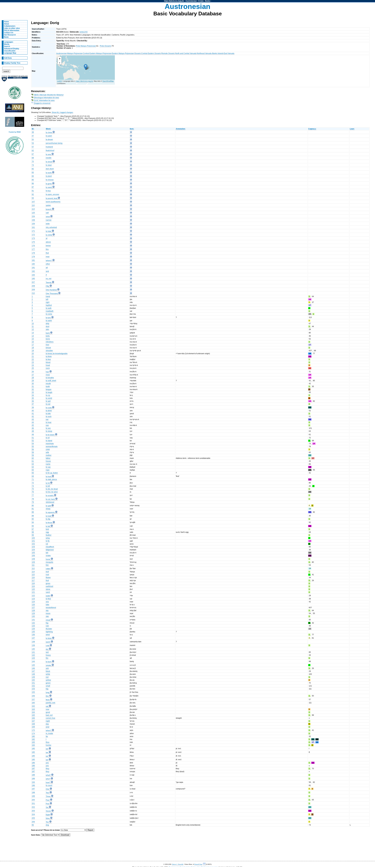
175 (33, 242)
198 (33, 792)
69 (33, 476)
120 (33, 589)
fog (47, 623)
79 (33, 502)
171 (33, 231)
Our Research (10, 35)
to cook (49, 408)
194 (33, 782)
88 (33, 512)
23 (33, 362)
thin (47, 696)
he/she (48, 745)
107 (33, 202)
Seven (48, 811)
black (48, 671)
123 (33, 599)
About (6, 24)
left (47, 299)
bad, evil (49, 715)
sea (47, 602)
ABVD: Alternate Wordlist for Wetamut (48, 95)
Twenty (48, 283)
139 (33, 645)
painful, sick (50, 703)
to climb (49, 235)
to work (49, 173)
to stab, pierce (51, 479)
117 (33, 580)
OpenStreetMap (108, 81)
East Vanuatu (229, 53)
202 (33, 807)
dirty (47, 324)
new (47, 709)
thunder (49, 629)
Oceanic (137, 53)
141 (33, 652)
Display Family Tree (12, 63)
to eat (48, 404)
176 (33, 246)
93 (33, 198)
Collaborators (9, 26)
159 (33, 224)
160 (33, 703)
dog (47, 825)
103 (33, 547)
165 (33, 715)
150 (33, 680)
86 (33, 183)
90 (33, 519)
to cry (48, 395)
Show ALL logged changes (62, 112)
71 (33, 479)
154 (33, 216)
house (48, 461)
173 (33, 238)
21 (33, 356)
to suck (48, 416)
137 (33, 638)
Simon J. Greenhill (177, 864)
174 (33, 733)
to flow (48, 599)
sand (48, 592)
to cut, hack (50, 499)
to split (48, 506)
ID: (33, 129)
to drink (49, 411)
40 (33, 411)
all (47, 268)
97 (33, 529)
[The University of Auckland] (14, 79)
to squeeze (50, 512)
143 (33, 658)
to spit (48, 401)
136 (33, 635)
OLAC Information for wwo (44, 100)
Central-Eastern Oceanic (151, 53)
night (48, 721)
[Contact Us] (204, 864)
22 (33, 359)
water (48, 596)
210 (33, 293)
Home (6, 22)
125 (33, 213)
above (48, 242)
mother (48, 455)
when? (48, 731)
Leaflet (59, 81)
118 (33, 583)
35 (33, 398)
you (47, 763)
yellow (48, 680)
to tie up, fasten (52, 473)
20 (33, 354)
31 (33, 386)
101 (33, 541)
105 (33, 553)
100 (33, 538)
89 (33, 516)
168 (33, 724)
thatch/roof (50, 150)
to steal (49, 165)
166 (33, 718)
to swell (49, 187)
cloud (48, 620)
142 (33, 655)
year (47, 727)
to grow (49, 184)
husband (49, 147)
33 (33, 392)
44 (33, 422)
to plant (49, 176)
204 (33, 814)
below (48, 246)
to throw (49, 523)
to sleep (49, 431)
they (47, 769)
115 (33, 575)
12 (33, 329)
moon (48, 613)
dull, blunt (50, 169)
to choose (50, 180)
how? (48, 783)
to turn (48, 318)
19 (33, 351)
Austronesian (191, 1)
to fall (48, 526)
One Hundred (51, 290)
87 (33, 187)
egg (47, 532)
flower (48, 578)
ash (47, 668)
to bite (48, 414)
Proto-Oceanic (105, 46)
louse (48, 559)
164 (33, 712)
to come (49, 314)
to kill (48, 486)
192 (33, 271)
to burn (48, 662)
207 (33, 282)
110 (33, 205)
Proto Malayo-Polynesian (86, 46)
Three (48, 796)
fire (47, 658)
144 (33, 661)
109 (33, 562)
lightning (49, 632)
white (48, 674)
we (47, 749)
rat (47, 544)
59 (33, 455)
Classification (9, 51)
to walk (48, 308)
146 (33, 668)
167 (33, 721)
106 (33, 556)
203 (33, 811)
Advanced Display (11, 49)
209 (33, 290)
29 (33, 381)
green (48, 683)
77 (33, 495)
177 (33, 249)
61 (33, 461)
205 (33, 818)
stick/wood (50, 502)
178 (33, 253)
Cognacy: (312, 129)
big (47, 689)
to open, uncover (52, 194)
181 (33, 260)
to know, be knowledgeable (57, 354)
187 (33, 769)
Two (47, 793)
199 (33, 796)
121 (33, 592)
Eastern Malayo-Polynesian (123, 53)
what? (48, 775)
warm (48, 642)
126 (33, 605)
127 (33, 608)
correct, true (50, 718)
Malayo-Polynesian (75, 53)
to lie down (50, 435)
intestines (49, 342)
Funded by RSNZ (15, 132)
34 (33, 395)
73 (33, 165)
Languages (8, 42)
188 (33, 775)
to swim (49, 321)
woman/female (52, 447)
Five (47, 804)
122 (33, 596)
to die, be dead (52, 489)
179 (33, 257)
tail (47, 553)
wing (48, 538)
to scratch (49, 496)
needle (48, 158)
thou (47, 742)
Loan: (352, 129)
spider (48, 205)
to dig (48, 519)
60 (33, 458)
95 (33, 526)
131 (33, 620)
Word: (48, 129)
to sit (48, 438)
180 (33, 736)
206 (33, 822)
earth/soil (49, 586)
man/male (50, 444)
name (48, 464)
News (6, 37)
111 (33, 565)
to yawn (49, 136)
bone (48, 339)
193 (33, 275)
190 (33, 264)
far (47, 736)
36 (33, 401)
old (47, 706)
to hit (48, 483)
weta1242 (84, 32)
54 (33, 444)
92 (33, 194)
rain (47, 626)
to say (48, 467)
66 (33, 473)
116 (33, 578)
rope (48, 470)
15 (33, 339)
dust (47, 326)
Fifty (47, 286)
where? (49, 261)
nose (48, 375)
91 (33, 191)
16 (33, 342)
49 (33, 435)
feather (48, 535)
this (47, 249)
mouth (48, 384)
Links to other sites (12, 28)
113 (33, 209)
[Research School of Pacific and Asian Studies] (14, 108)
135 (33, 632)
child (48, 449)
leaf (47, 572)
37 (33, 404)
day (47, 724)
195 (33, 279)
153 (33, 689)
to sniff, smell (51, 381)
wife (47, 452)
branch (48, 209)
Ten (47, 822)
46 (33, 428)
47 (33, 136)
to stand (49, 441)
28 (33, 378)
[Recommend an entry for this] (131, 132)
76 (33, 492)
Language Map (10, 53)
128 (33, 610)
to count (49, 785)
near (48, 257)
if (46, 275)
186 (33, 763)
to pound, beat (51, 198)
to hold (48, 516)
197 (33, 789)
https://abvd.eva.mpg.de (174, 1)
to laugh (49, 392)
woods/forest (51, 608)
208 (33, 286)
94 (33, 522)
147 (33, 671)
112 (33, 568)
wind (48, 635)
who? (48, 779)
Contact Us (8, 33)
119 (33, 586)
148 (33, 674)
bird (47, 529)
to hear (48, 422)
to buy (48, 191)
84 (33, 176)
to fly (48, 541)
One (47, 789)
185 (33, 749)
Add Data (8, 58)
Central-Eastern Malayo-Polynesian (97, 53)
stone (48, 589)
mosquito (49, 562)
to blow (49, 638)
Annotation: (180, 129)
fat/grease (50, 550)
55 (33, 447)
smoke (48, 665)
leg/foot (49, 305)
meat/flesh (50, 547)
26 (33, 372)
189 (33, 779)
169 (33, 727)
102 (33, 544)
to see (48, 428)
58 (33, 452)
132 (33, 623)
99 (33, 535)
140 (33, 649)
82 (33, 169)
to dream (49, 139)
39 (33, 407)
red (47, 677)
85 (33, 180)
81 (33, 509)
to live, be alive (52, 492)
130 (33, 616)
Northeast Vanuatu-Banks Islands (210, 53)
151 (33, 683)
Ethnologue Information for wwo (46, 98)
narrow (48, 220)
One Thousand (52, 294)
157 (33, 699)
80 (33, 506)
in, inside (49, 733)
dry (47, 649)
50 (33, 139)
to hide (48, 231)
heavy (48, 655)
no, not (48, 279)
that (47, 253)
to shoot (49, 162)
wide (48, 224)
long (47, 692)
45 (33, 425)
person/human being (54, 143)
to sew (48, 154)
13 (33, 333)
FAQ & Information (11, 30)
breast (48, 348)
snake (48, 556)
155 (33, 692)
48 (33, 431)
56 (33, 449)
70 (33, 161)
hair (47, 372)
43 (33, 419)
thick (48, 700)
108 (33, 559)
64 (33, 467)
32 (33, 389)
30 (33, 384)
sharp (48, 509)
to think (49, 356)
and (47, 271)
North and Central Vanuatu (185, 53)
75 (33, 489)
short (48, 217)
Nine (48, 818)
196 (33, 785)
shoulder (49, 351)
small (48, 686)
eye (47, 425)
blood (48, 362)
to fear (48, 359)
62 (33, 150)
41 (33, 414)
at (46, 238)
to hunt (48, 477)
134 (33, 629)
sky (47, 610)
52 (33, 441)
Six (47, 807)
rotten (48, 569)
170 (33, 730)
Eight (48, 815)
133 (33, 626)
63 (33, 464)
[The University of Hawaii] (14, 93)
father (48, 458)
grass (48, 583)
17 (33, 345)
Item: (132, 129)
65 (33, 470)
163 (33, 709)
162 (33, 706)
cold (47, 646)
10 (33, 324)
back (48, 333)
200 (33, 800)
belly (48, 336)
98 (33, 532)
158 (33, 220)
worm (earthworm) (53, 202)
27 (33, 375)
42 (33, 416)
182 (33, 739)
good (48, 712)
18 (33, 348)
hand (48, 296)
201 (33, 803)
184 (33, 745)
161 (33, 227)
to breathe (50, 378)
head (48, 365)
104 (33, 550)
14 (33, 336)
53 (33, 143)
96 (33, 825)
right (47, 302)
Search (7, 46)
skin (47, 329)
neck (48, 368)
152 (33, 686)
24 (33, 365)
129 (33, 613)
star (47, 616)
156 (33, 696)
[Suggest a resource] (42, 103)
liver (47, 345)
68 (33, 158)
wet (47, 652)
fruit (47, 580)
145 (33, 665)
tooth (48, 386)
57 (33, 147)
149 (33, 677)
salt (47, 213)
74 (33, 486)
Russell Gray (198, 864)
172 (33, 235)
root (47, 575)
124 (33, 602)
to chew (49, 132)
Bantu (207, 1)
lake (47, 605)
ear (47, 419)
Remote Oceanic (168, 53)
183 (33, 742)
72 (33, 483)
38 (33, 132)
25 (33, 368)
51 (33, 438)
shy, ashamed (51, 227)
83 (33, 172)
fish (47, 565)
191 (33, 268)
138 (33, 642)
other (48, 264)
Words (6, 44)
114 (33, 572)
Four (48, 800)
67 (33, 154)
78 (33, 499)
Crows (201, 1)
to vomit (49, 398)
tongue (48, 389)
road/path (49, 311)
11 (33, 326)
